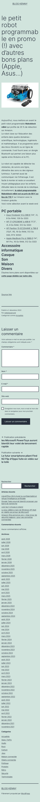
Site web (5, 396)
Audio (3, 743)
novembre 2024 (8, 609)
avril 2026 (5, 552)
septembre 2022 (8, 697)
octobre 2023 (7, 653)
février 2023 (6, 680)
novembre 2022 (8, 690)
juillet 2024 (5, 623)
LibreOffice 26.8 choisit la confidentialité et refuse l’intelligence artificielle (19, 497)
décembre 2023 (7, 646)
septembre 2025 (8, 576)
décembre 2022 (7, 686)
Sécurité (4, 773)
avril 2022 (5, 713)
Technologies (6, 777)
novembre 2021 (7, 727)
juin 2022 (5, 707)
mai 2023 (5, 670)
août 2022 (5, 700)
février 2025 (6, 599)
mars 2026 (5, 556)
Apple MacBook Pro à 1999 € (19, 238)
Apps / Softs (6, 740)
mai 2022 (5, 710)
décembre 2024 (8, 606)
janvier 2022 (6, 720)
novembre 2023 (8, 650)
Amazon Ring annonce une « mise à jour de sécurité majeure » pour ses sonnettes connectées (19, 517)
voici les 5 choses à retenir (12, 507)
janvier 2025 (6, 603)
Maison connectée (9, 757)
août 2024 (5, 619)
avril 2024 (5, 633)
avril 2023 (5, 673)
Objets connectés (8, 760)
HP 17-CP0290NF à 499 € (18, 222)
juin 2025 (5, 586)
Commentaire (7, 347)
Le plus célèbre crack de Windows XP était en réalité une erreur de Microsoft (18, 511)
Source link (6, 294)
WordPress (25, 793)
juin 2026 (5, 546)
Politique (4, 763)
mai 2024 (5, 629)
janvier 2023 (6, 683)
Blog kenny (20, 3)
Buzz (3, 746)
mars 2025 (5, 596)
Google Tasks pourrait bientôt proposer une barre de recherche (19, 502)
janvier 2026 (6, 562)
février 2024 (6, 639)
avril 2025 (5, 593)
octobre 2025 (7, 572)
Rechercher (6, 482)
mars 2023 (5, 676)
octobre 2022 (7, 693)
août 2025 (5, 579)
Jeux (3, 753)
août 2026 (5, 539)
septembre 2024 (8, 616)
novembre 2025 (8, 569)
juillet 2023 (5, 663)
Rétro (3, 770)
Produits (4, 767)
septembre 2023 (8, 656)
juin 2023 (5, 666)
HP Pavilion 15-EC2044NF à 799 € (22, 228)
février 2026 (6, 559)
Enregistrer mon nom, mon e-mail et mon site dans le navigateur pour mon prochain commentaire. (21, 411)
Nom (4, 371)
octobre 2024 (7, 613)
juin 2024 (5, 626)
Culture (4, 750)
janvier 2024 (6, 643)
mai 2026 (5, 549)
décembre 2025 (7, 566)
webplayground (10, 313)
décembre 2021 (7, 723)
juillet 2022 (5, 703)
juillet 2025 (5, 582)
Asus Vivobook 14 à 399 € (18, 215)
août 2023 (5, 660)
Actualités (19, 315)
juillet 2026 (5, 542)
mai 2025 (5, 589)
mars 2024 (5, 636)
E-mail (4, 384)
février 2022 (6, 717)
